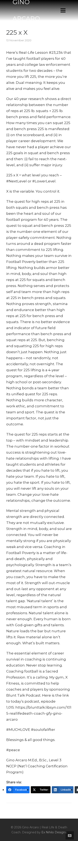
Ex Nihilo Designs (54, 832)
